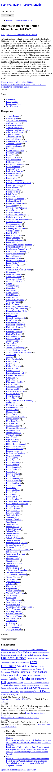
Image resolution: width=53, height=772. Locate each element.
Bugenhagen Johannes (15, 199)
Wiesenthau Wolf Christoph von (19, 607)
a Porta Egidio (12, 118)
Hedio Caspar (11, 316)
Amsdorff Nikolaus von (9, 650)
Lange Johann (37, 675)
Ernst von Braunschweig (16, 251)
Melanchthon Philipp (24, 82)
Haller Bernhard (12, 304)
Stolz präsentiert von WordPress (14, 699)
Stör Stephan (11, 565)
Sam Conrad (11, 522)
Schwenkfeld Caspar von (16, 543)
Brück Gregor (11, 194)
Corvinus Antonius (13, 226)
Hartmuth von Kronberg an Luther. (15, 87)
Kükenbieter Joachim (14, 382)
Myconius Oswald (16, 683)
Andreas (33, 35)
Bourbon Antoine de (43, 652)
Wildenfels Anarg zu (14, 609)
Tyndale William (13, 582)
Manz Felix (10, 403)
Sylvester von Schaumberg (17, 570)
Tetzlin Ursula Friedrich (15, 572)
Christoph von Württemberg (17, 219)
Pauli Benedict (12, 442)
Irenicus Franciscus (14, 336)
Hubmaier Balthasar (14, 332)
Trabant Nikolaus (13, 577)
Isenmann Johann (13, 338)
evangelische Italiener (15, 254)
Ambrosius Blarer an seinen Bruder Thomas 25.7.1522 (23, 84)
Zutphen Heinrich (13, 625)
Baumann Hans (12, 153)
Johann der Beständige (15, 348)
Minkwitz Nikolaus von (15, 416)
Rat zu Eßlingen (12, 465)
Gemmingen (11, 272)
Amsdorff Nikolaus (14, 139)
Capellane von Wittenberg (16, 208)
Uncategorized (12, 586)
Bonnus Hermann (13, 176)
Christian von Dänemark (16, 215)
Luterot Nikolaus (13, 393)
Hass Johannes (12, 313)
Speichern (5, 770)
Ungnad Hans (11, 588)
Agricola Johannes (13, 123)
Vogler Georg (11, 595)
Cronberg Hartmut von (15, 228)
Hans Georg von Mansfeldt (17, 306)
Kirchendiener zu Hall (15, 373)
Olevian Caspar (12, 435)
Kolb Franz (10, 380)
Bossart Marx (11, 178)
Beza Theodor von (13, 160)
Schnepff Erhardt (13, 531)
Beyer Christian (12, 157)
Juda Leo (10, 357)
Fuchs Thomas (12, 267)
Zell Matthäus (11, 621)
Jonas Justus (11, 355)
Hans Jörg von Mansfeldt (16, 309)
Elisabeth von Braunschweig (17, 249)
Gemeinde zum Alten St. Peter (18, 270)
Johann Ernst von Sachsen (17, 350)
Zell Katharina (12, 618)
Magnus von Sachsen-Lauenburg (19, 400)
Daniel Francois (13, 662)
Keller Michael (12, 368)
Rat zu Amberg (12, 460)
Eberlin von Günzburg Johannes (19, 244)
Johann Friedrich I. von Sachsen (29, 671)
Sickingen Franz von (14, 547)
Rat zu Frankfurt (13, 467)
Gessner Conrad (12, 286)
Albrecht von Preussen (15, 132)
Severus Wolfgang (13, 545)
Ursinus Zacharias (13, 591)
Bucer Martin (11, 196)
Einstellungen (6, 717)
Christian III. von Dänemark (35, 658)
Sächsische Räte (12, 515)
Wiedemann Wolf (13, 604)
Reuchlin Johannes (13, 508)
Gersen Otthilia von (14, 281)
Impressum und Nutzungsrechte (19, 20)
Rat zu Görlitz (12, 469)
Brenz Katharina (13, 189)
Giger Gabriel (11, 288)
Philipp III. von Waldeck (16, 444)
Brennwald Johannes (14, 185)
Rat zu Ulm (11, 492)
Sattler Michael (12, 524)
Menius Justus (12, 410)
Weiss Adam (11, 598)
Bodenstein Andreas (14, 171)
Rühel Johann (19, 688)
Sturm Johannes (12, 568)
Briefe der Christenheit (21, 5)
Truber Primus (12, 579)
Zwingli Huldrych (13, 630)
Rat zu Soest (11, 488)
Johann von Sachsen (11, 675)
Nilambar (4, 701)
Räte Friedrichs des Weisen (17, 504)
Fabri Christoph (24, 662)
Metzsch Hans (12, 412)
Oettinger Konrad (13, 430)
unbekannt (10, 584)
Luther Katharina (13, 396)
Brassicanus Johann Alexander (18, 183)
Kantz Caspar (11, 361)
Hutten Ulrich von (13, 334)
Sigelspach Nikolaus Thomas (18, 549)
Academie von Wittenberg (16, 121)
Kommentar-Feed (13, 104)
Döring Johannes (13, 238)
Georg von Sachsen (14, 279)
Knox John (10, 377)
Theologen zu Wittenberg (16, 575)
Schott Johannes (12, 536)
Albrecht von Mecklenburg (17, 130)
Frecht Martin (11, 263)
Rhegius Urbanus (13, 510)
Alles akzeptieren (32, 717)
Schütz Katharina (13, 540)
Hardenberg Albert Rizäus (16, 311)
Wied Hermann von (14, 602)
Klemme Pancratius (14, 375)
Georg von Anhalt (13, 277)
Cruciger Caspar (12, 231)
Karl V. (9, 364)
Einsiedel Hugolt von (14, 247)
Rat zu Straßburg (13, 490)
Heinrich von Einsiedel (15, 318)
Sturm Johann (45, 688)
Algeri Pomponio (13, 134)
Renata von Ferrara (7, 688)
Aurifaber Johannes (14, 146)
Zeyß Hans (10, 623)
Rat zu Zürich (11, 497)
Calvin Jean (11, 205)
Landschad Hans (13, 387)
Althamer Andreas (13, 137)
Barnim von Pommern (15, 150)
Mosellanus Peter (13, 421)
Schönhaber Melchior (15, 533)
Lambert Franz (12, 384)
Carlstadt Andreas (13, 212)
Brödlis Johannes (13, 192)
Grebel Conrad (12, 295)
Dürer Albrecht (12, 242)
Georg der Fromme (14, 274)
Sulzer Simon (5, 692)
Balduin (9, 148)
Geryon (9, 283)
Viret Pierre (42, 691)
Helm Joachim (12, 320)
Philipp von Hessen (14, 446)
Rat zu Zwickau (12, 499)
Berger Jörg (11, 155)
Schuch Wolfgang (13, 538)
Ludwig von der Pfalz (15, 391)
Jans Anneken (11, 345)
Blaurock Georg (12, 169)
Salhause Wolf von (13, 520)
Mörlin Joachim (12, 419)
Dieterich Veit (11, 233)
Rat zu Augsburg (13, 462)
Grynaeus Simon (13, 302)
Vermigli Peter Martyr (15, 593)
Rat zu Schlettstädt (13, 485)
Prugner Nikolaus (13, 455)
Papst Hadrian (12, 439)
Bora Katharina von (27, 652)
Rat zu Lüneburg (13, 478)
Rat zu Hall (10, 471)
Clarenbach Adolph (14, 222)
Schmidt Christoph (13, 529)
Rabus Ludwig (12, 458)
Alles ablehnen (18, 717)
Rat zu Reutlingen (13, 483)
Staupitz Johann (12, 561)
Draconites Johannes (14, 240)
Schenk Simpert (12, 526)
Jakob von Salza (12, 341)
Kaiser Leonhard (13, 359)
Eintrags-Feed (11, 102)
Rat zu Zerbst (11, 494)
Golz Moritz (11, 290)
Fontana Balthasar (13, 258)
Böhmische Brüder (13, 173)
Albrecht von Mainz (14, 128)
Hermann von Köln (14, 322)
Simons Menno (12, 552)
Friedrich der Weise (14, 265)
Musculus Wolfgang (14, 423)
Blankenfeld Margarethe (16, 164)
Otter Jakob (11, 437)
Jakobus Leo (11, 343)
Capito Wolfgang (13, 210)
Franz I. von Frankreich (15, 260)
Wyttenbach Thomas (14, 616)
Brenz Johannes (12, 187)
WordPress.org (12, 106)
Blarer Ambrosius (8, 82)
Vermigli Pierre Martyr (27, 692)
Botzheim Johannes (14, 180)
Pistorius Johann (12, 451)
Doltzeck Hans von (14, 235)
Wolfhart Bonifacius (14, 614)
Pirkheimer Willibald (14, 449)
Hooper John (11, 329)
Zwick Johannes (12, 627)
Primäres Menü (7, 16)
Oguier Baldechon (13, 432)
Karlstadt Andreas (13, 366)
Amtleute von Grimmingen (17, 141)
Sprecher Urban (12, 559)
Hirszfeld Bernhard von (15, 325)
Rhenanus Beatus (13, 513)
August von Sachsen (25, 650)
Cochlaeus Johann (13, 224)
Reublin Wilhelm (13, 506)
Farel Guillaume (12, 256)
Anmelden (10, 99)
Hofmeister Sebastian (14, 327)
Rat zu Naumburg (13, 481)
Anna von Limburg (14, 144)
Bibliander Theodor (14, 162)
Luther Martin (11, 398)
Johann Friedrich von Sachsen (18, 352)
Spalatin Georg (12, 556)
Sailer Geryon (11, 517)
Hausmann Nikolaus (29, 669)
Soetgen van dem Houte (16, 554)
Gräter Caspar (11, 293)
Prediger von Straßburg (15, 453)
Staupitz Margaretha (14, 563)
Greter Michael (12, 297)
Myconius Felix (12, 426)
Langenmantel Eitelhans (16, 389)
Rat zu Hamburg (13, 474)
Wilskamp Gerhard (13, 611)
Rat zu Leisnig (12, 476)
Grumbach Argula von (15, 299)
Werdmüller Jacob (13, 600)
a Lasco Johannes (13, 116)
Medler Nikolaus (13, 405)
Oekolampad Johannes (15, 428)
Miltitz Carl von (12, 414)
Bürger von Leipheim (15, 203)
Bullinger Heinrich (13, 201)
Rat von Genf (6, 685)
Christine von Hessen (15, 217)
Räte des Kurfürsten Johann (17, 501)
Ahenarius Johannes (14, 125)
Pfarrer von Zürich (29, 682)
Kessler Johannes (13, 371)
